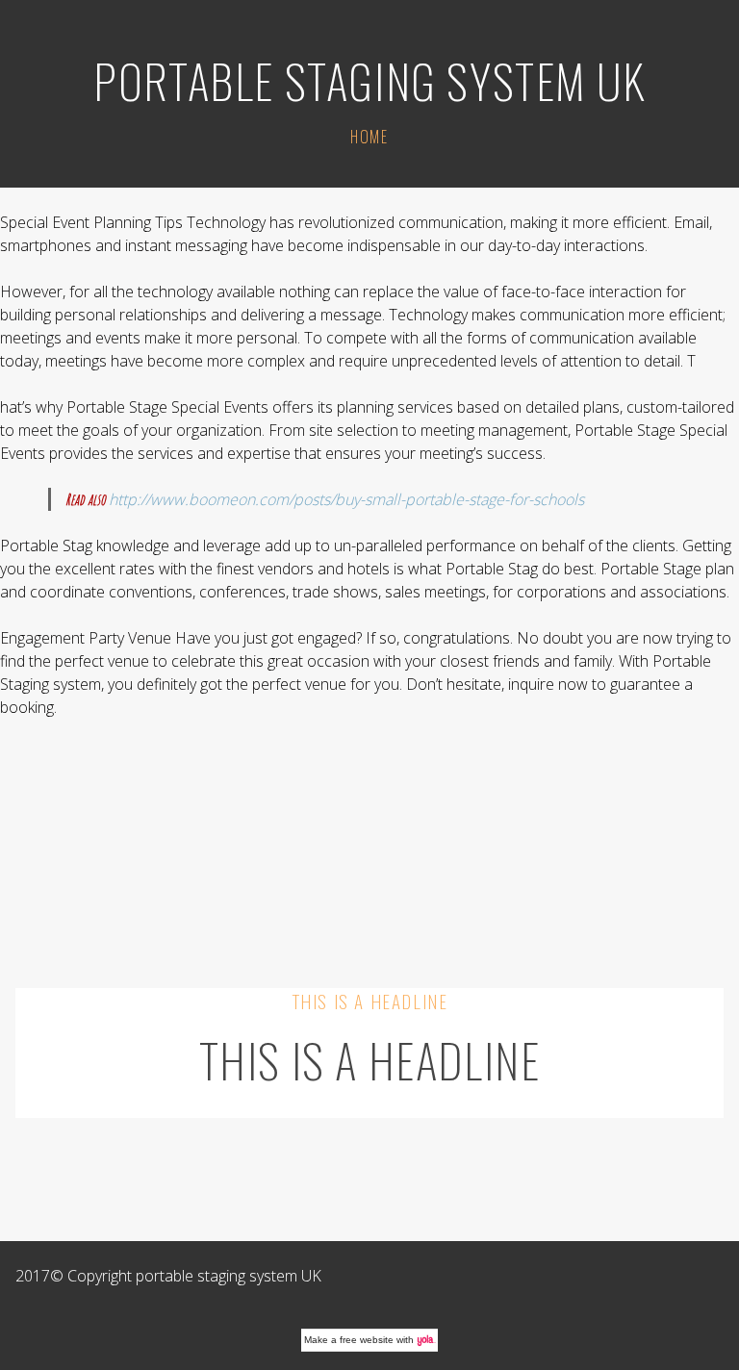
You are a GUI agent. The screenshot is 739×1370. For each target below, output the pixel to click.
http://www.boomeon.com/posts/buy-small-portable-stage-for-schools (346, 499)
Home (369, 136)
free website (367, 1339)
